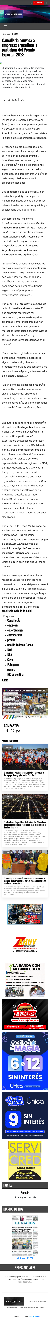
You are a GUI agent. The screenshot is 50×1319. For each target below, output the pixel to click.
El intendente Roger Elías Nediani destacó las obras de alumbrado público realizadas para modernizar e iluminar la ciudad (25, 825)
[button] (30, 2)
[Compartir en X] (13, 731)
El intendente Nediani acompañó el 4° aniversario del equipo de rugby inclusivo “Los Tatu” (24, 774)
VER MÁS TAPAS (25, 1258)
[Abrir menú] (5, 26)
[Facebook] (46, 2)
